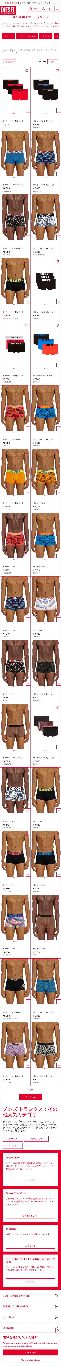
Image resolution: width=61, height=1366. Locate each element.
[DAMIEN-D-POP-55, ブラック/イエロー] (46, 790)
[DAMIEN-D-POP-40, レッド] (15, 536)
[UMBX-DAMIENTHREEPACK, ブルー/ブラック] (46, 153)
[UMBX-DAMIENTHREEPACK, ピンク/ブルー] (15, 153)
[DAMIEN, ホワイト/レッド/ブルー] (46, 599)
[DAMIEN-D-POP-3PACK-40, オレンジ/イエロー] (15, 472)
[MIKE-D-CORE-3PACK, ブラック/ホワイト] (46, 1045)
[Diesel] (8, 10)
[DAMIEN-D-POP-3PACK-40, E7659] (46, 408)
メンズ (5, 50)
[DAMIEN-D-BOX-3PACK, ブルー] (46, 981)
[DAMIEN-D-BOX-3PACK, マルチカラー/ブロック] (15, 981)
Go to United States (30, 1360)
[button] (30, 3)
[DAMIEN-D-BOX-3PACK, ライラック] (15, 1045)
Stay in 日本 (30, 1352)
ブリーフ (8, 36)
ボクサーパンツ (39, 503)
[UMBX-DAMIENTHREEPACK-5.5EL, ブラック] (46, 281)
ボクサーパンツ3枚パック (43, 312)
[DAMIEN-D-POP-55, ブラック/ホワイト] (15, 790)
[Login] (43, 8)
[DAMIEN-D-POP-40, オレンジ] (46, 472)
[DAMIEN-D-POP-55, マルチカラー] (15, 917)
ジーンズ (13, 1138)
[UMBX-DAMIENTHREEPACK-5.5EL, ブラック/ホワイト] (46, 217)
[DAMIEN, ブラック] (15, 663)
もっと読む (30, 1180)
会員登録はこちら (30, 1216)
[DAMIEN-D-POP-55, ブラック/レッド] (15, 854)
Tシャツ (13, 1146)
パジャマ (46, 36)
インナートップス (27, 36)
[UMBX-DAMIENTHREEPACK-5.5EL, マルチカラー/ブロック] (15, 281)
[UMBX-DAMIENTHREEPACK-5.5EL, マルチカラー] (46, 344)
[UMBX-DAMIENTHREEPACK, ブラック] (46, 90)
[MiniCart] (50, 8)
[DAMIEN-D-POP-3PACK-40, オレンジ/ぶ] (15, 408)
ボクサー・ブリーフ (45, 50)
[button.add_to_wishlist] (27, 71)
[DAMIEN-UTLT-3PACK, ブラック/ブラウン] (15, 726)
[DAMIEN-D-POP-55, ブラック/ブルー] (46, 854)
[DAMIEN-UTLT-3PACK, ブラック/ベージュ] (46, 663)
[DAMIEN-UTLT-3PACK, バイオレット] (46, 726)
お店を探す (30, 1245)
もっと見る (30, 1097)
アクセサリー (36, 1138)
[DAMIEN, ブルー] (15, 599)
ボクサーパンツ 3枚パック (13, 121)
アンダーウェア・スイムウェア (22, 50)
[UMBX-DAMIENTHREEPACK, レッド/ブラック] (15, 90)
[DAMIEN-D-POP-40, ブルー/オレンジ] (46, 536)
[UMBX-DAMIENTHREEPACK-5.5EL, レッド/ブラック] (15, 344)
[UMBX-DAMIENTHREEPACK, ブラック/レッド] (15, 217)
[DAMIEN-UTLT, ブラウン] (46, 917)
